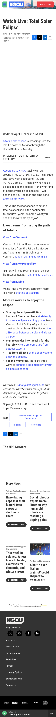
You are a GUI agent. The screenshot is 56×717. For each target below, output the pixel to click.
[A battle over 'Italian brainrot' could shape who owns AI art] (40, 549)
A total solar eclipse (15, 141)
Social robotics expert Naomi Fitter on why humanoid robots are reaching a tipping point (40, 508)
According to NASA (14, 170)
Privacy (9, 666)
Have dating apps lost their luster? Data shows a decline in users (15, 506)
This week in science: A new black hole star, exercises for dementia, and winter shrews (16, 562)
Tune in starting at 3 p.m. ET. (30, 256)
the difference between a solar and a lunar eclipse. (28, 332)
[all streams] (52, 713)
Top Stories (35, 425)
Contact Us (11, 685)
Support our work (14, 679)
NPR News (18, 425)
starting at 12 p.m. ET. (40, 274)
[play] (4, 713)
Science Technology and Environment (30, 416)
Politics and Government (40, 561)
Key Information (13, 653)
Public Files (11, 659)
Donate (46, 4)
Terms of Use (12, 647)
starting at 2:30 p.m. (27, 292)
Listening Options (14, 672)
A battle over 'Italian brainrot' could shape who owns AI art (39, 572)
